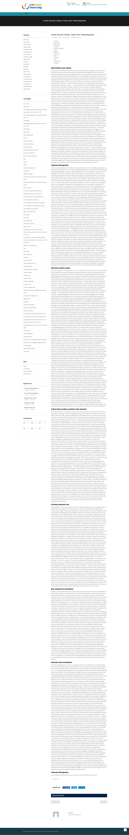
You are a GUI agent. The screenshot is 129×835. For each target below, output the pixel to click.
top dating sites (27, 336)
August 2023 (26, 59)
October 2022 (27, 84)
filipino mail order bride (29, 211)
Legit (55, 59)
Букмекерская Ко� (29, 402)
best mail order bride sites (30, 156)
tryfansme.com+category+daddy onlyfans (34, 342)
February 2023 (27, 74)
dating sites (26, 171)
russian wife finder (28, 310)
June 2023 (26, 64)
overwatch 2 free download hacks (74, 751)
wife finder (26, 351)
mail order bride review (29, 263)
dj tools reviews (27, 188)
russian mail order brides (29, 308)
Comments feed (27, 371)
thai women (26, 330)
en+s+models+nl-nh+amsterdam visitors (34, 205)
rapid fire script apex (68, 340)
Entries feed (26, 369)
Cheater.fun (57, 61)
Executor (56, 63)
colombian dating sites (29, 168)
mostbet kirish (27, 284)
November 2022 (27, 81)
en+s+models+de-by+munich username (34, 202)
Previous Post (55, 802)
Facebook (66, 787)
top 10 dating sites (28, 333)
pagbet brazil (26, 299)
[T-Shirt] (27, 424)
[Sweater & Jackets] (35, 430)
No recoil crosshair (59, 48)
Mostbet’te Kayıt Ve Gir (29, 407)
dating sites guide (28, 174)
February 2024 (27, 44)
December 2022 (27, 79)
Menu (55, 55)
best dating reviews (28, 144)
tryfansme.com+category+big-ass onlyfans (34, 339)
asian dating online (28, 135)
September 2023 (27, 57)
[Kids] (35, 424)
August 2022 (26, 89)
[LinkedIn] (105, 831)
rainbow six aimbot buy (67, 400)
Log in (24, 366)
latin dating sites (27, 254)
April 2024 (26, 39)
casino (25, 165)
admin (60, 37)
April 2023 (25, 69)
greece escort (27, 226)
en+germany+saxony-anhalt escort (32, 194)
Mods (55, 50)
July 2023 (25, 62)
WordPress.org (27, 373)
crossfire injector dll (68, 386)
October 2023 (27, 54)
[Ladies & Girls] (27, 430)
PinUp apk (25, 302)
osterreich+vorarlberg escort (30, 296)
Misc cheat (57, 45)
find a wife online (27, 220)
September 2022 (27, 86)
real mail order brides (28, 305)
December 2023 (27, 49)
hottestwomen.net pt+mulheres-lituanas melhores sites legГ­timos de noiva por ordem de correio (35, 240)
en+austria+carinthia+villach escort (32, 191)
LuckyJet (25, 257)
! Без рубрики (26, 103)
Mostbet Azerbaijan (28, 281)
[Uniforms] (42, 424)
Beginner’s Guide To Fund (30, 398)
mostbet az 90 (27, 278)
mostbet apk (26, 275)
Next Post (103, 802)
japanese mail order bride (30, 245)
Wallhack (56, 46)
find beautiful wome (28, 223)
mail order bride (27, 260)
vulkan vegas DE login (29, 348)
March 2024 (26, 42)
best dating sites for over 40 (30, 150)
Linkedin (82, 787)
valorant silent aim (60, 344)
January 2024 (27, 47)
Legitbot (56, 52)
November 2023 (27, 52)
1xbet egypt (26, 120)
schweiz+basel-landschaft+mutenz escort (34, 313)
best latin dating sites (29, 153)
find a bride (26, 214)
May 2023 (25, 67)
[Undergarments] (42, 430)
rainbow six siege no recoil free (91, 340)
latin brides (26, 251)
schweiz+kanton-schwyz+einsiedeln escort (34, 316)
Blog (24, 159)
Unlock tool (57, 54)
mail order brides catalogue (30, 269)
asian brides (26, 132)
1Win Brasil (26, 106)
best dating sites (27, 147)
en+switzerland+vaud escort (30, 208)
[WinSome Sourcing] (32, 6)
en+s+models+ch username (30, 200)
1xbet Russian (26, 129)
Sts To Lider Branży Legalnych (31, 393)
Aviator (25, 138)
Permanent (57, 43)
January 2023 (26, 76)
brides (25, 162)
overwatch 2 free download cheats (93, 516)
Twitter (74, 787)
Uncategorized (27, 345)
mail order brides (27, 266)
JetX (24, 248)
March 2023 (26, 71)
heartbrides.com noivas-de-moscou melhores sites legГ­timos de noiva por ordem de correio (35, 232)
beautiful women (27, 141)
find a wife (26, 217)
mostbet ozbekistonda (29, 287)
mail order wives (27, 272)
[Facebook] (103, 831)
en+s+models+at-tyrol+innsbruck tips (33, 197)
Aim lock (56, 57)
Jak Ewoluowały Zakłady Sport (31, 388)
